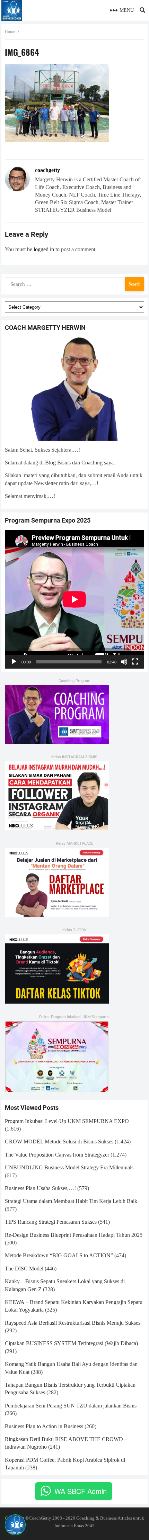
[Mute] (124, 661)
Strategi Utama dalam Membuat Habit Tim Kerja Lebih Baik (71, 1201)
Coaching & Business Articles (104, 1518)
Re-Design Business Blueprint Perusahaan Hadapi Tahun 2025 (73, 1235)
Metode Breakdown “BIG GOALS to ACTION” (59, 1255)
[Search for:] (74, 283)
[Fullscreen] (135, 661)
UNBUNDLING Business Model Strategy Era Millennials (69, 1167)
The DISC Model (24, 1268)
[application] (74, 599)
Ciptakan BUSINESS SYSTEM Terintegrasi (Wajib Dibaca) (71, 1343)
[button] (15, 1524)
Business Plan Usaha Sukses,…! (40, 1188)
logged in (44, 249)
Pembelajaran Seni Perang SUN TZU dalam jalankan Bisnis (71, 1405)
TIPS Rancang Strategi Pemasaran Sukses (51, 1222)
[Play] (13, 661)
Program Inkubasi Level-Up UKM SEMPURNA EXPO (67, 1121)
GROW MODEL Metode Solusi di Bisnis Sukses (59, 1141)
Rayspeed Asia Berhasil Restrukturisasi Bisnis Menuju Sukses (72, 1323)
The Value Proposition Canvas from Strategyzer (57, 1155)
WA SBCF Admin (80, 1491)
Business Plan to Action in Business (44, 1426)
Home (10, 31)
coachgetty (47, 170)
